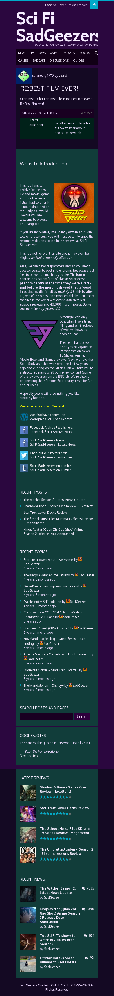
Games (23, 60)
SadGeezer (52, 897)
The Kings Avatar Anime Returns (47, 575)
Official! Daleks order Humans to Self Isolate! (58, 960)
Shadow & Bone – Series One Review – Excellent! (58, 506)
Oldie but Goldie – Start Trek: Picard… (51, 670)
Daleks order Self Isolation (42, 602)
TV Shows (38, 53)
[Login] (94, 5)
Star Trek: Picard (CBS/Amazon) (46, 628)
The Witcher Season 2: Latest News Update (54, 500)
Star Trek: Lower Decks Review (45, 512)
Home (48, 4)
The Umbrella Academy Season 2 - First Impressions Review (66, 851)
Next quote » (29, 756)
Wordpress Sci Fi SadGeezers (50, 419)
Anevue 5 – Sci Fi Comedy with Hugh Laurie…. (56, 654)
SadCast (39, 60)
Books (84, 53)
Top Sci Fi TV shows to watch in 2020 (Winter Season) (58, 940)
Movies (69, 53)
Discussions (59, 60)
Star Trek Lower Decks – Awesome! (48, 560)
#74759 (86, 113)
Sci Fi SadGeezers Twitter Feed (51, 457)
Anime (54, 53)
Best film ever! (81, 99)
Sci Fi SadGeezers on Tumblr (49, 470)
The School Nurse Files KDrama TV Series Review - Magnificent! (65, 831)
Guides (78, 60)
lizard (63, 76)
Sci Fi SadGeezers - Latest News (52, 445)
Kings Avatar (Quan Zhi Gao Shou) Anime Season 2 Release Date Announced (53, 531)
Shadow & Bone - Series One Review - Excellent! (63, 789)
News (22, 53)
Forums (27, 99)
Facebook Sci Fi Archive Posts (50, 432)
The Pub (63, 99)
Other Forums (45, 99)
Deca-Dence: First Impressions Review (51, 586)
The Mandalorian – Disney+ (44, 686)
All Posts (59, 4)
